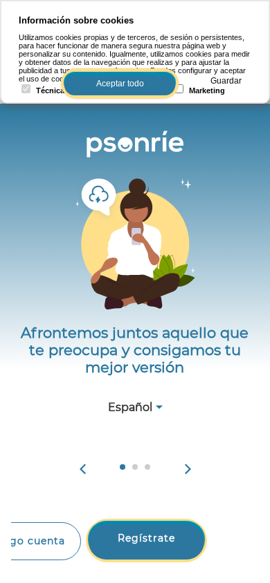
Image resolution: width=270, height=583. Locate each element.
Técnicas (52, 90)
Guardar (226, 81)
